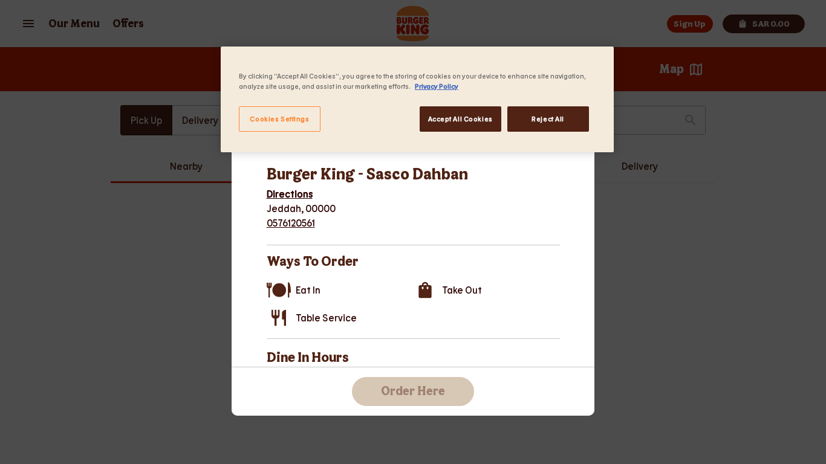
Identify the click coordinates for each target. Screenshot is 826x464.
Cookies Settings (279, 119)
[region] (417, 99)
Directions (290, 193)
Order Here (413, 391)
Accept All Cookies (460, 119)
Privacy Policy (436, 86)
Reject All (548, 119)
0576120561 (291, 222)
